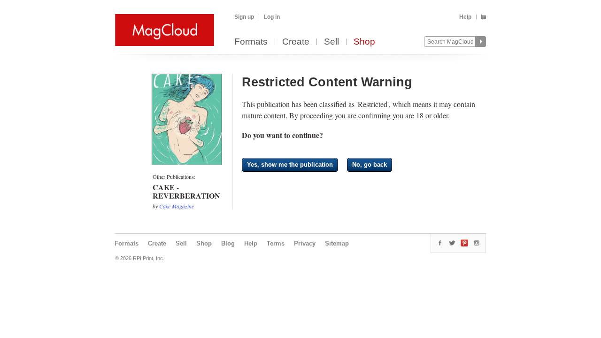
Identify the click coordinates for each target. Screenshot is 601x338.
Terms (276, 243)
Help (465, 17)
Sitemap (337, 243)
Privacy (305, 243)
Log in (272, 17)
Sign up (244, 17)
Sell (331, 42)
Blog (228, 243)
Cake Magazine (176, 206)
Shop (364, 42)
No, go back (369, 164)
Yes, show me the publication (290, 164)
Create (295, 42)
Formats (251, 42)
